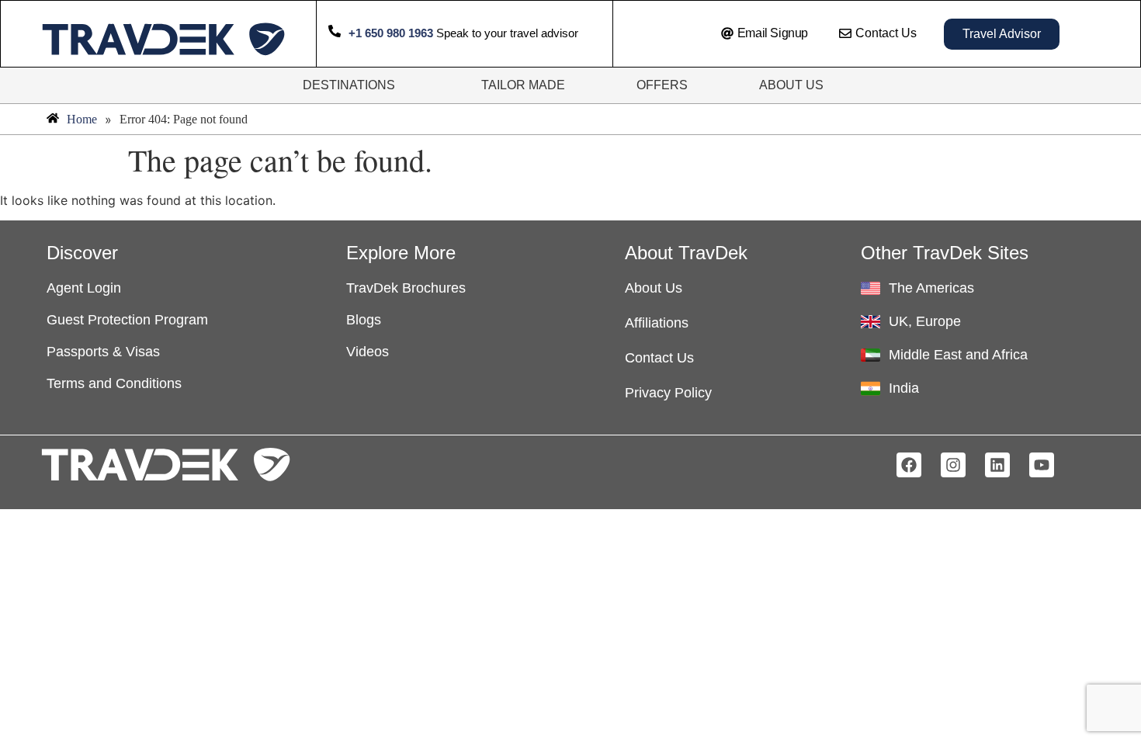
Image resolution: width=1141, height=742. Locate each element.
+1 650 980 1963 (391, 33)
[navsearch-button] (674, 34)
